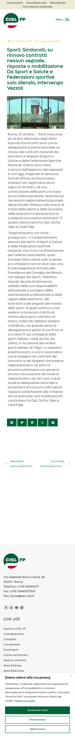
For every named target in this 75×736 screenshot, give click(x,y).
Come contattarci (15, 655)
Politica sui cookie (24, 700)
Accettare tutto (37, 710)
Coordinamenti (13, 634)
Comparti (9, 639)
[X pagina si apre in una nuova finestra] (11, 607)
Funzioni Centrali (49, 41)
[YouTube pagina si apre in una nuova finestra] (16, 607)
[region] (37, 704)
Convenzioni (11, 644)
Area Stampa (12, 665)
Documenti (10, 650)
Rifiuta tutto (37, 729)
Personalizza (37, 719)
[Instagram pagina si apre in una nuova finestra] (22, 607)
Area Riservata (13, 671)
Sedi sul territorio (14, 660)
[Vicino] (71, 675)
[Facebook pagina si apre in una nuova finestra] (6, 607)
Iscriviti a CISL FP (14, 629)
